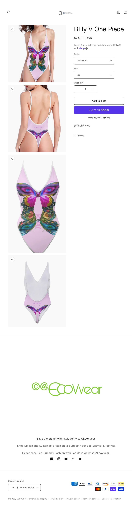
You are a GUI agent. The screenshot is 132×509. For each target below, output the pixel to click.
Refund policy (56, 499)
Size (76, 68)
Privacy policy (73, 499)
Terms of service (91, 499)
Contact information (111, 499)
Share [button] (81, 135)
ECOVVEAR (22, 499)
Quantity (78, 82)
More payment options (99, 117)
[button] (8, 12)
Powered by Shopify (37, 499)
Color (77, 54)
